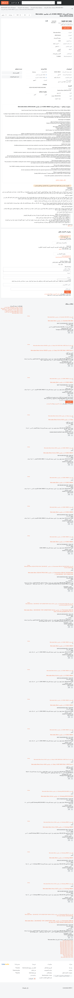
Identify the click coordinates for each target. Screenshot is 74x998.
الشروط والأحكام (48, 967)
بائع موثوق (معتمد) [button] (64, 236)
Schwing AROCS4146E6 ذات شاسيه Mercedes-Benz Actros (57, 796)
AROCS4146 (58, 35)
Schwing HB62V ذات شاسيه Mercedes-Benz (61, 858)
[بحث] (53, 3)
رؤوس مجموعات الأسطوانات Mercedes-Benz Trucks (13, 311)
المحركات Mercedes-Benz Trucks (15, 307)
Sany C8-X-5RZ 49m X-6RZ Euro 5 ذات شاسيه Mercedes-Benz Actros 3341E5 (52, 350)
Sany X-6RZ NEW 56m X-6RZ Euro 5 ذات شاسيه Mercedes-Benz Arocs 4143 (52, 764)
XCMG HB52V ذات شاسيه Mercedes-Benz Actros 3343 (58, 453)
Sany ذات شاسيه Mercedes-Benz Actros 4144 (60, 419)
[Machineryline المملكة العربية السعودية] (68, 2)
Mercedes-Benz (57, 32)
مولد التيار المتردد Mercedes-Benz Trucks (13, 312)
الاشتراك (69, 401)
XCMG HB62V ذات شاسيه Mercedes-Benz (61, 382)
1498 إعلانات (62, 238)
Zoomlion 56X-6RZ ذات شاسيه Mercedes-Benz (60, 320)
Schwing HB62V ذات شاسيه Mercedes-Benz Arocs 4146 (58, 827)
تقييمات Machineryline (47, 975)
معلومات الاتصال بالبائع (67, 972)
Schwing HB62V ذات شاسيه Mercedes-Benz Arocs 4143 (58, 888)
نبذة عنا (70, 967)
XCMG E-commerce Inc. (65, 235)
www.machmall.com (66, 256)
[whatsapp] (70, 251)
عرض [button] (60, 249)
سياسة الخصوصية (56, 294)
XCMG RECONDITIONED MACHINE (37, 87)
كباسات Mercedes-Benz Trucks (13, 308)
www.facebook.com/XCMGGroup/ (63, 257)
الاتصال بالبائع (67, 27)
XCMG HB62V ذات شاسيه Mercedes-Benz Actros (59, 675)
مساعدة (70, 970)
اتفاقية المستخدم (48, 294)
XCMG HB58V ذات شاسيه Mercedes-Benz (61, 482)
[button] (29, 15)
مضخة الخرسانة (57, 38)
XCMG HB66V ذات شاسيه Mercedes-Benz (61, 541)
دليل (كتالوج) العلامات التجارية (45, 977)
